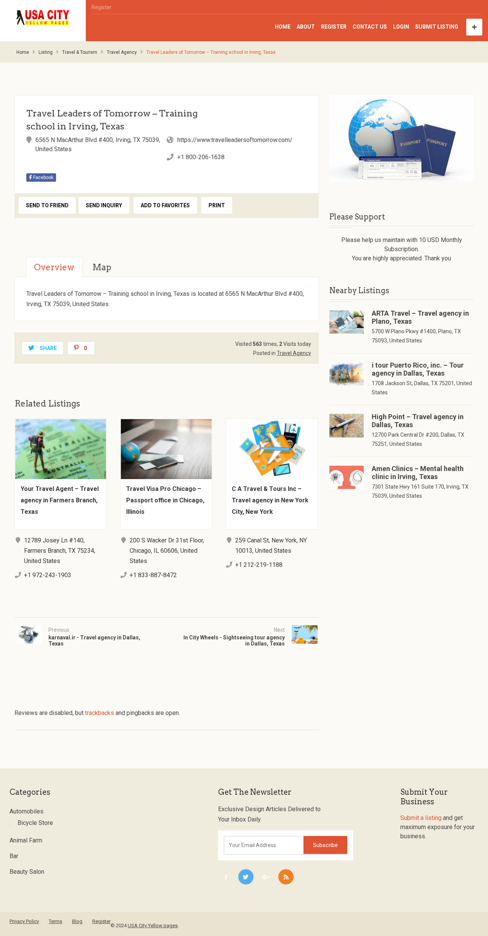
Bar (14, 856)
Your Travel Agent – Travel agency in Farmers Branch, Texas (60, 500)
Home (283, 27)
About (306, 27)
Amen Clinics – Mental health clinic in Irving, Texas (418, 473)
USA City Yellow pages (153, 925)
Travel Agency (122, 52)
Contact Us (370, 27)
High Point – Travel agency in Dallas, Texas (418, 421)
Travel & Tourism (79, 52)
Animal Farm (26, 840)
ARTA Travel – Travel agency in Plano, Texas (420, 317)
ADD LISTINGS (474, 27)
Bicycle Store (35, 822)
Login (401, 27)
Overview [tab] (54, 267)
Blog (77, 921)
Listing (46, 52)
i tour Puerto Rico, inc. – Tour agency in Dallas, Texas (418, 369)
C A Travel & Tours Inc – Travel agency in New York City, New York (270, 500)
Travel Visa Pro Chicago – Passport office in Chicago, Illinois (165, 500)
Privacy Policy (24, 921)
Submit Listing (436, 27)
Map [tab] (101, 267)
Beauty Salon (27, 871)
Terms (55, 921)
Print (217, 205)
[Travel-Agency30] (401, 138)
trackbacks (99, 713)
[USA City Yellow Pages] (43, 18)
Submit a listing (420, 817)
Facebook (42, 177)
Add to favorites (165, 205)
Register (102, 7)
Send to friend (47, 205)
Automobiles (26, 811)
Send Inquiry (104, 205)
